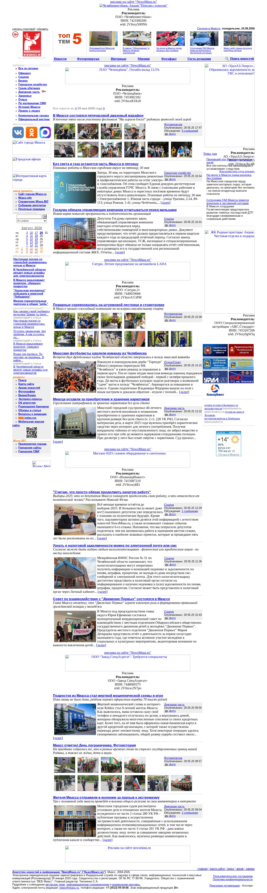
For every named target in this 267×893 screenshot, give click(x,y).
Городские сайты (29, 447)
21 (36, 245)
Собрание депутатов (32, 205)
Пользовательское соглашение (233, 876)
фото (172, 133)
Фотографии (26, 391)
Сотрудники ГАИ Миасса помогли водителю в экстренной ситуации (202, 50)
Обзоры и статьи (29, 410)
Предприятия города (32, 443)
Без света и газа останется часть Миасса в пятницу (96, 164)
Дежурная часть (29, 92)
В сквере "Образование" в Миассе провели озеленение (136, 50)
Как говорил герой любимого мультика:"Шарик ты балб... (31, 313)
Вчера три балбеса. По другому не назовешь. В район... (28, 357)
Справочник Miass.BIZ (33, 201)
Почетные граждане (31, 209)
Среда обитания (29, 88)
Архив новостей (29, 387)
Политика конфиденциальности (233, 879)
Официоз (24, 73)
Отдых (22, 99)
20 (36, 242)
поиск (230, 868)
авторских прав (55, 884)
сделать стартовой (23, 29)
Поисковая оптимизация (224, 885)
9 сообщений (190, 130)
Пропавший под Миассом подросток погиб (102, 49)
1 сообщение (190, 511)
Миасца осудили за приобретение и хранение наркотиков (101, 399)
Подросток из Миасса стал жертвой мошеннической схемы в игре (108, 695)
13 (31, 242)
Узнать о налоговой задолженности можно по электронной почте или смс (115, 545)
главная (203, 868)
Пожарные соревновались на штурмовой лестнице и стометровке (108, 305)
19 (36, 239)
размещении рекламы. (126, 884)
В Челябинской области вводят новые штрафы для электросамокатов (30, 369)
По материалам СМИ (32, 103)
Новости (60, 59)
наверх (250, 868)
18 (36, 236)
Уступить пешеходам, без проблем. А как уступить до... (29, 334)
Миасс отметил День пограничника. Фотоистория (94, 745)
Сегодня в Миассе (208, 28)
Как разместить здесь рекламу (237, 171)
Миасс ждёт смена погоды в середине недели (238, 49)
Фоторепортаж (88, 59)
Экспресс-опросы (30, 399)
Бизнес (23, 80)
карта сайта (217, 868)
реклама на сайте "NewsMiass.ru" (133, 2)
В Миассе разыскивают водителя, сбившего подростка (28, 347)
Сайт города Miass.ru (32, 194)
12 (31, 239)
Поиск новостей (242, 58)
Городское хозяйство (32, 84)
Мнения (144, 59)
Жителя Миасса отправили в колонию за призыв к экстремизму (106, 797)
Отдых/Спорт (172, 362)
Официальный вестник (34, 119)
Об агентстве (27, 402)
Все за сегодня (28, 68)
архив (240, 868)
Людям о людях (29, 110)
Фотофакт (169, 59)
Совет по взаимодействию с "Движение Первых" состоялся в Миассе (111, 599)
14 (31, 245)
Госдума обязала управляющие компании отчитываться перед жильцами (115, 210)
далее (165, 202)
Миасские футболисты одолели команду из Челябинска (100, 353)
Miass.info (25, 197)
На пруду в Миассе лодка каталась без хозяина (169, 49)
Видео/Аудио (27, 395)
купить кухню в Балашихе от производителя (221, 406)
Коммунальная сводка (33, 115)
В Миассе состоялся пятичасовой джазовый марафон (98, 115)
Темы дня (210, 154)
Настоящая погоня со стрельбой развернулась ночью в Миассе (29, 324)
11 (31, 236)
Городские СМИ (28, 451)
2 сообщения (190, 812)
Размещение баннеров (33, 406)
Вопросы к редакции (32, 414)
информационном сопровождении (88, 884)
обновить (42, 29)
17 (36, 232)
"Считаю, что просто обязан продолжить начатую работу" (102, 492)
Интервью (118, 59)
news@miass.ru (69, 887)
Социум (23, 76)
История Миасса (29, 107)
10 (31, 232)
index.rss (30, 417)
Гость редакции (199, 59)
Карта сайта (26, 384)
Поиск (22, 380)
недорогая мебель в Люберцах (222, 418)
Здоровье (24, 95)
